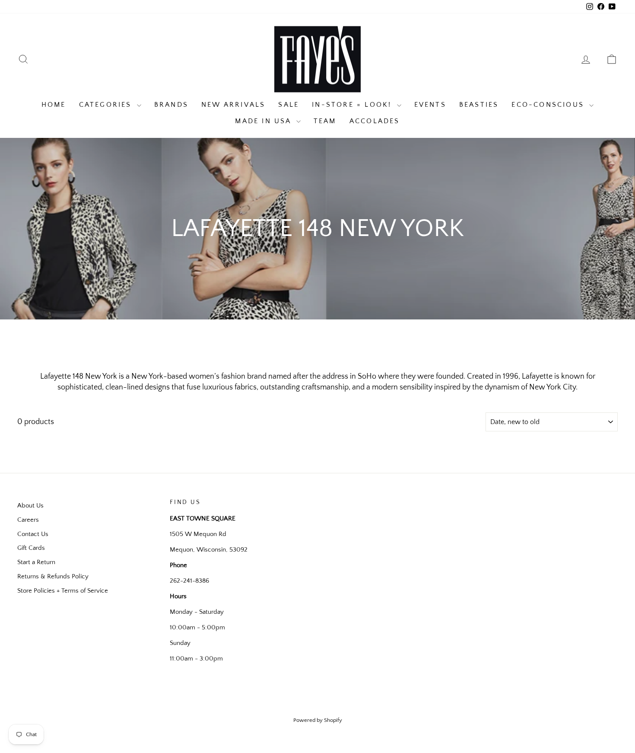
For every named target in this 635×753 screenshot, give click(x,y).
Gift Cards (31, 548)
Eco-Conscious (549, 104)
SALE (288, 104)
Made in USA (264, 121)
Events (430, 104)
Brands (171, 104)
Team (325, 121)
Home (53, 104)
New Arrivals (233, 104)
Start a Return (36, 562)
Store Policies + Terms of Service (62, 590)
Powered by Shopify (317, 720)
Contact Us (32, 534)
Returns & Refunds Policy (53, 576)
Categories (107, 104)
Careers (28, 519)
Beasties (479, 104)
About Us (30, 505)
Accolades (374, 121)
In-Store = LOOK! (353, 104)
